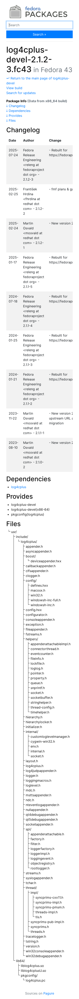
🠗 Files (11, 120)
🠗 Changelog (15, 106)
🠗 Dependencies (18, 111)
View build (14, 88)
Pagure (48, 993)
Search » (39, 34)
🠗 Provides (14, 116)
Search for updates (21, 93)
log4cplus (18, 487)
